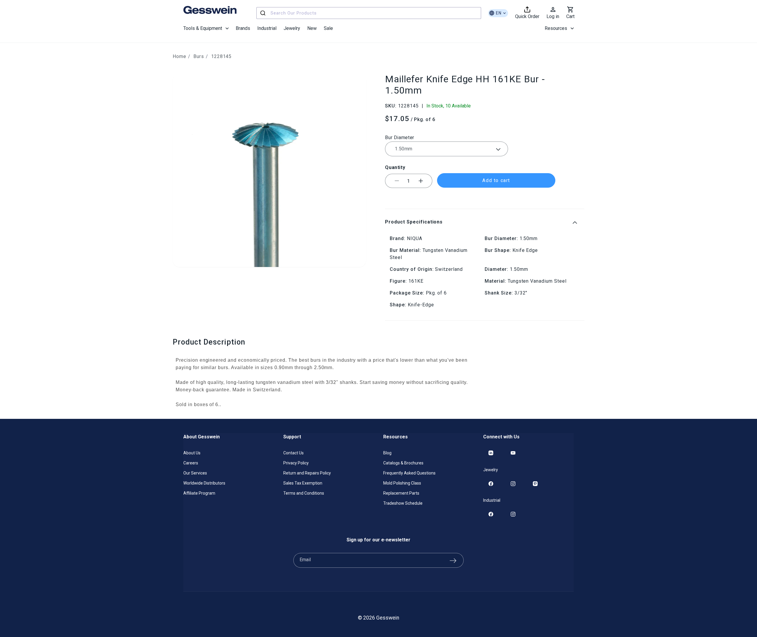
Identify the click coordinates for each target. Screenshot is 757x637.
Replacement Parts (401, 493)
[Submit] (264, 13)
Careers (190, 463)
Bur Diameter (399, 137)
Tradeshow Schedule (403, 503)
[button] (206, 28)
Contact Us (293, 453)
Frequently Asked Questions (409, 473)
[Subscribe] (453, 560)
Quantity (395, 167)
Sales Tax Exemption (302, 483)
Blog (387, 453)
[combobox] (368, 13)
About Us (191, 453)
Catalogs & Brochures (403, 463)
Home (179, 56)
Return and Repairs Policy (307, 473)
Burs (198, 56)
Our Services (195, 473)
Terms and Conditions (303, 493)
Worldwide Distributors (204, 483)
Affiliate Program (199, 493)
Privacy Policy (296, 463)
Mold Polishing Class (402, 483)
